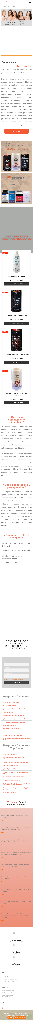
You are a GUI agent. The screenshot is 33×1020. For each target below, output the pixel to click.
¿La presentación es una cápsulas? (14, 709)
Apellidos (6, 667)
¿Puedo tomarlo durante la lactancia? (14, 722)
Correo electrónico (9, 673)
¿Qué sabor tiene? (8, 712)
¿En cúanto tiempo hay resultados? (14, 732)
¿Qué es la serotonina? (10, 792)
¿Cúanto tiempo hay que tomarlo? (13, 735)
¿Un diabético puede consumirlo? (13, 715)
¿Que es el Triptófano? (10, 754)
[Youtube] (7, 1008)
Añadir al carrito (17, 284)
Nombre (6, 661)
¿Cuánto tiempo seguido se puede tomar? (16, 762)
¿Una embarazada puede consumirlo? (14, 719)
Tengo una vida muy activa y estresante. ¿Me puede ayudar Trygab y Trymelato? (16, 784)
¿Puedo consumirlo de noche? (12, 728)
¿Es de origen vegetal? (10, 705)
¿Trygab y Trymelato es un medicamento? (16, 769)
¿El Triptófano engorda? (10, 765)
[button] (2, 18)
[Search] (25, 6)
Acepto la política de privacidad (14, 679)
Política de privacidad (8, 991)
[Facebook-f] (3, 1008)
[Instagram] (12, 1008)
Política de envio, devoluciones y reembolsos (7, 996)
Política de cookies (8, 993)
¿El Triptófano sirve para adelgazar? (14, 776)
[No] (30, 1015)
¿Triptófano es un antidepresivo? (13, 780)
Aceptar (10, 1017)
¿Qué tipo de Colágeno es (11, 702)
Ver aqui (3, 820)
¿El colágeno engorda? (10, 725)
